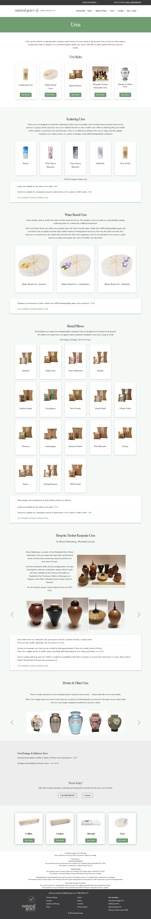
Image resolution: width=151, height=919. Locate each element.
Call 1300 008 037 (67, 795)
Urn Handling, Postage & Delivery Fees (32, 198)
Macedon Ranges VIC (116, 900)
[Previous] (12, 614)
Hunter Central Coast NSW (118, 910)
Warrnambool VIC (114, 907)
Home (79, 897)
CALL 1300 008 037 (133, 2)
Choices (89, 11)
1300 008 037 (82, 893)
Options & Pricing (100, 11)
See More (26, 95)
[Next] (138, 614)
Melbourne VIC (113, 904)
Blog (128, 11)
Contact (133, 11)
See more (29, 840)
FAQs (48, 907)
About (112, 11)
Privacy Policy (82, 907)
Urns (75, 24)
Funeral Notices (80, 11)
